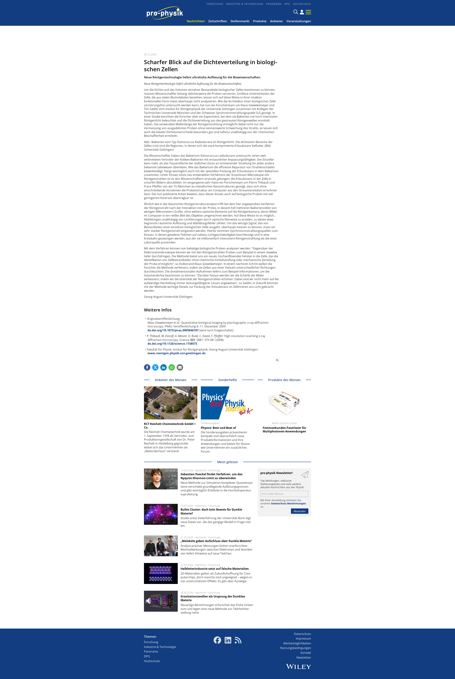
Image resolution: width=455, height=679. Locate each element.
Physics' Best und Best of (218, 428)
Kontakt (306, 653)
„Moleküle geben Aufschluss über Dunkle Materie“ (216, 541)
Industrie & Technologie (244, 4)
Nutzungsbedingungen (295, 648)
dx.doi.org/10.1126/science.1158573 (172, 344)
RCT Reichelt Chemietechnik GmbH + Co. (170, 425)
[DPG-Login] (302, 12)
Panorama (274, 4)
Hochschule (302, 4)
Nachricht (200, 470)
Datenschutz (302, 634)
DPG (287, 4)
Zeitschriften (217, 21)
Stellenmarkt (240, 21)
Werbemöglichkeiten (297, 643)
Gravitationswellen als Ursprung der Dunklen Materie (213, 598)
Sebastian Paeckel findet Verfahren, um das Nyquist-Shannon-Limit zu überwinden (211, 476)
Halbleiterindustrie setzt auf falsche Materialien (215, 569)
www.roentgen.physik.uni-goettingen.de (176, 353)
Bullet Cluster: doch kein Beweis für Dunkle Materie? (211, 511)
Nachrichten (196, 21)
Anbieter (276, 21)
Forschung (215, 4)
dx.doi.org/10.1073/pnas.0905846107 (173, 330)
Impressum (303, 638)
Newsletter (303, 657)
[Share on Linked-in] (163, 367)
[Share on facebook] (147, 367)
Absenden (300, 511)
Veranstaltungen (299, 21)
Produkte (260, 21)
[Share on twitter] (155, 367)
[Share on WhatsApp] (171, 367)
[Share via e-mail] (180, 367)
